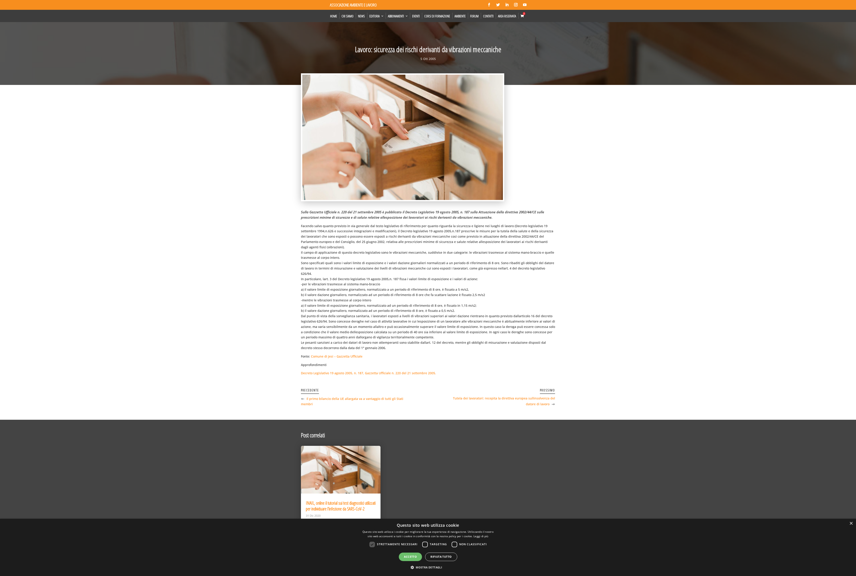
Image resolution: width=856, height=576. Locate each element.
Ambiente (460, 16)
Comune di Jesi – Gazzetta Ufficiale (336, 356)
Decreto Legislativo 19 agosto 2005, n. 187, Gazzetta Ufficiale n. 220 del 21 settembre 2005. (368, 373)
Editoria (374, 16)
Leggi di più (480, 536)
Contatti (488, 16)
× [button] (851, 523)
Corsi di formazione (437, 16)
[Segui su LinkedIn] (506, 4)
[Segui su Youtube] (524, 4)
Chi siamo (348, 16)
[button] (428, 567)
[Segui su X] (498, 4)
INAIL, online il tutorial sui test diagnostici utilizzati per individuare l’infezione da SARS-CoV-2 (341, 506)
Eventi (416, 16)
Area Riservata (507, 16)
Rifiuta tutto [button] (441, 557)
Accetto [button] (410, 557)
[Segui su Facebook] (489, 4)
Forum (474, 16)
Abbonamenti (396, 16)
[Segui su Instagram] (515, 4)
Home (333, 16)
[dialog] (428, 547)
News (361, 16)
